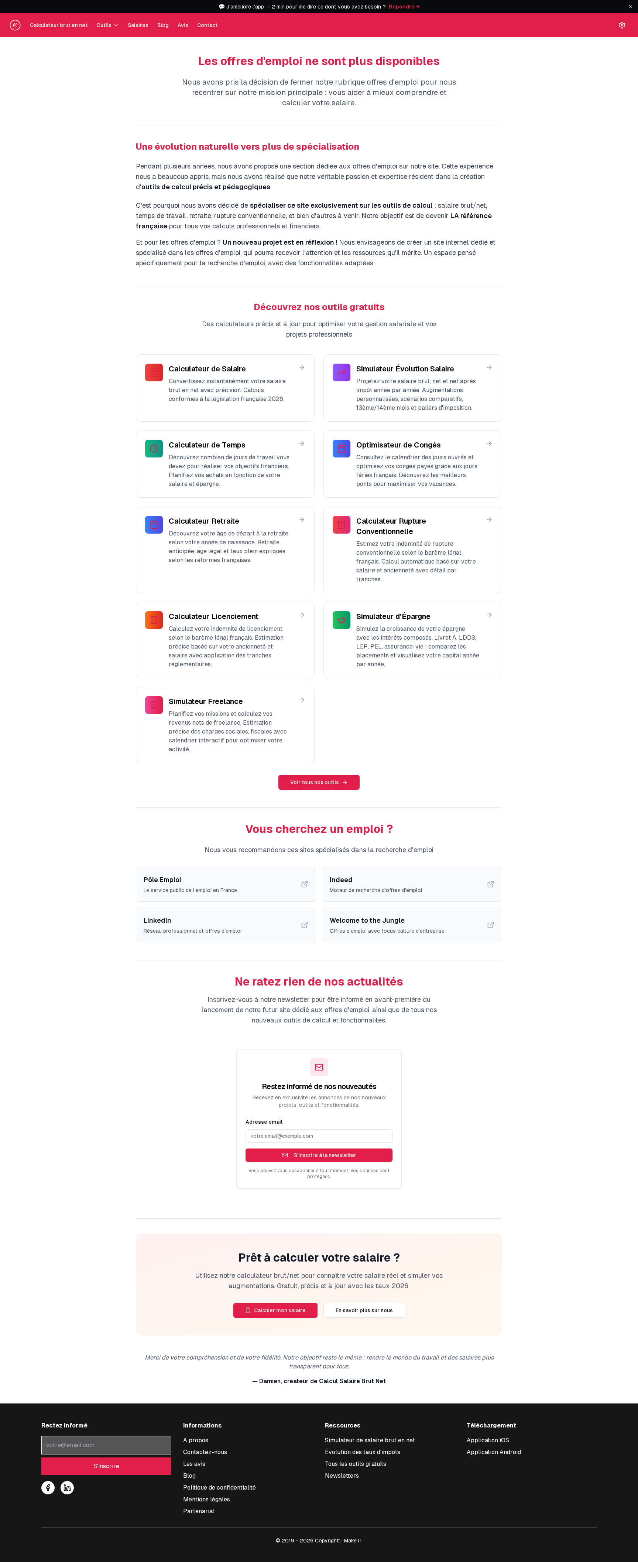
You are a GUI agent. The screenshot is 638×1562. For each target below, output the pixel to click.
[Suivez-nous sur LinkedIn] (67, 1487)
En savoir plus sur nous (364, 1310)
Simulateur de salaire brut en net (370, 1440)
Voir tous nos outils (314, 782)
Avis (183, 25)
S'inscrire (106, 1466)
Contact (207, 25)
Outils (104, 25)
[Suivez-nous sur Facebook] (48, 1487)
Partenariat (199, 1511)
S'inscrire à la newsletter (325, 1155)
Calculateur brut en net (59, 25)
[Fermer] (630, 6)
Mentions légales (206, 1499)
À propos (195, 1440)
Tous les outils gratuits (355, 1463)
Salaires (138, 25)
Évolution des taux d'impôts (362, 1452)
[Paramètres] (622, 25)
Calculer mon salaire (280, 1310)
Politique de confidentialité (219, 1487)
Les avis (194, 1463)
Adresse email (264, 1122)
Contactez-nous (205, 1452)
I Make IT (352, 1541)
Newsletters (342, 1475)
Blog (163, 25)
